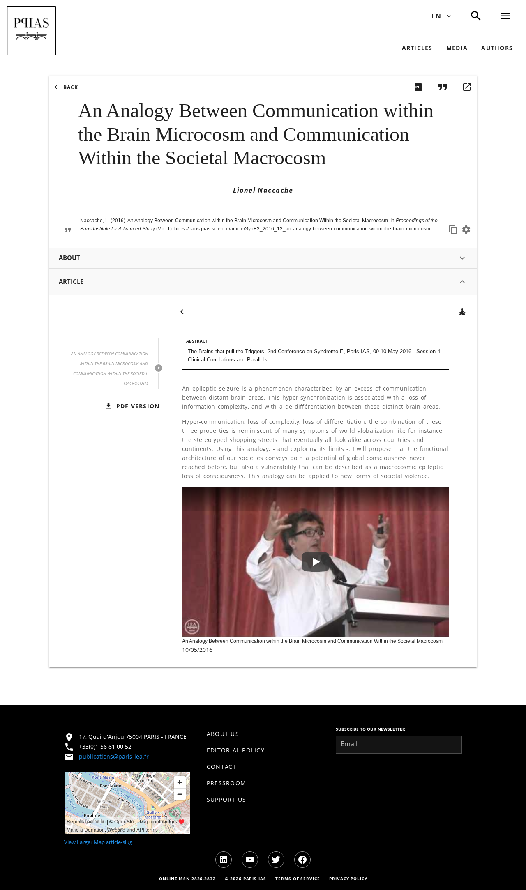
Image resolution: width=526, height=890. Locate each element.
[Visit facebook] (302, 859)
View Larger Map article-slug (98, 842)
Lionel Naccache (263, 190)
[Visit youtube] (250, 859)
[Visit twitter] (276, 859)
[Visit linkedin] (223, 859)
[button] (31, 30)
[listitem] (263, 734)
